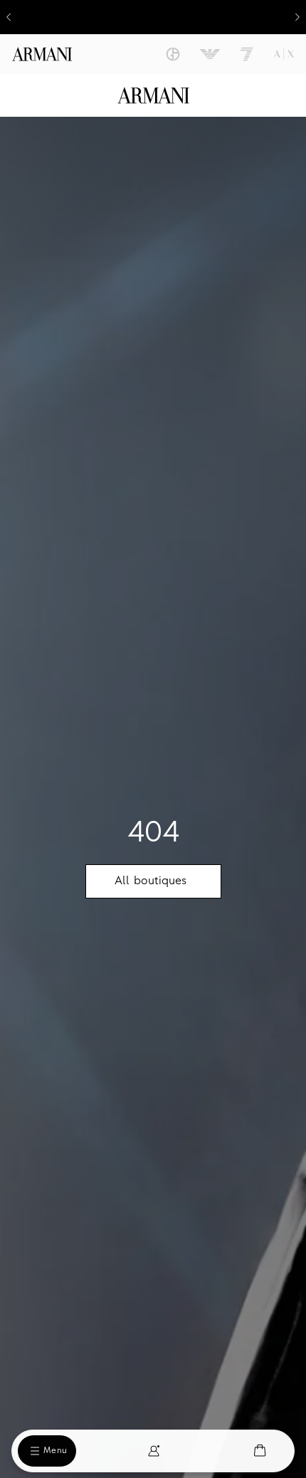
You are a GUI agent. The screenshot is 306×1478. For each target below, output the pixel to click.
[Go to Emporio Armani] (210, 54)
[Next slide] (297, 17)
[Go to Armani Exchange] (284, 54)
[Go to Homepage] (153, 95)
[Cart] (259, 1451)
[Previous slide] (8, 17)
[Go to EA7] (247, 54)
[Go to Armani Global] (42, 54)
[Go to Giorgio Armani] (173, 54)
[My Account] (153, 1451)
